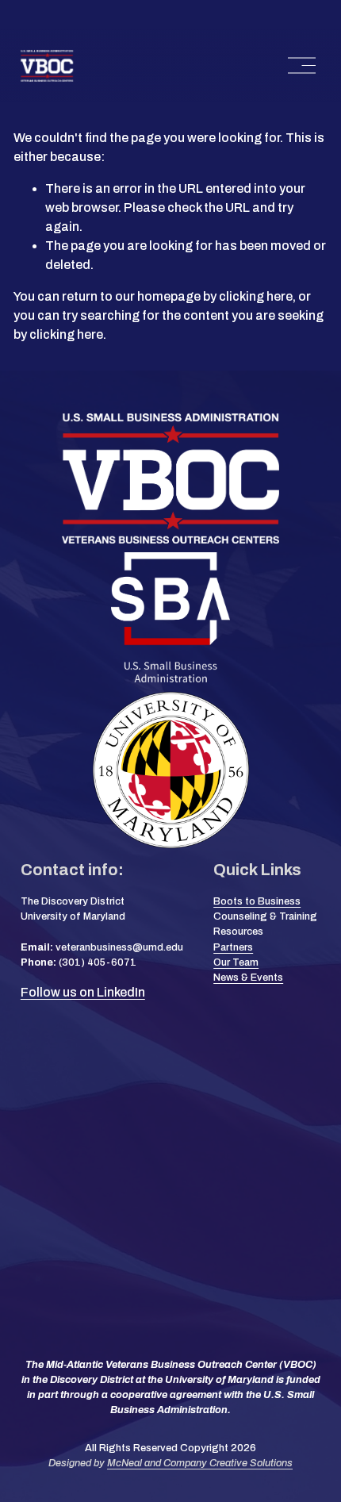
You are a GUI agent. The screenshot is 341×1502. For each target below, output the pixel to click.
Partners (233, 947)
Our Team (236, 962)
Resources (238, 931)
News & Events (248, 977)
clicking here (256, 296)
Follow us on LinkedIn (83, 992)
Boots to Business (257, 901)
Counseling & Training (265, 916)
